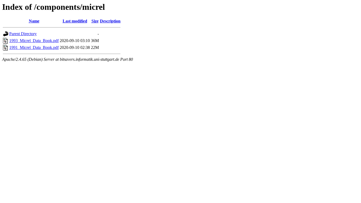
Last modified (75, 21)
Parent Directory (23, 33)
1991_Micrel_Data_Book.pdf (34, 47)
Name (34, 21)
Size (95, 21)
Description (110, 21)
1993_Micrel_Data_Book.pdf (34, 40)
